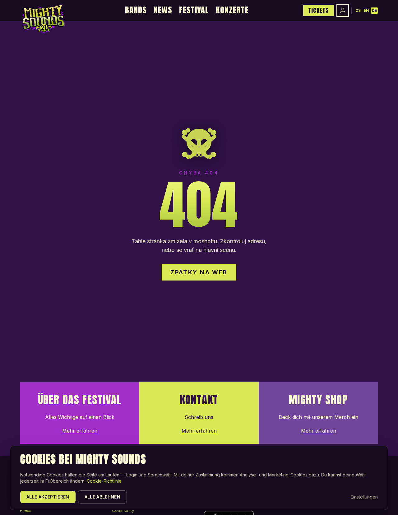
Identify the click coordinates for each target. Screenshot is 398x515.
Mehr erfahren (79, 431)
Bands (136, 10)
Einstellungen (364, 496)
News (163, 10)
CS (358, 10)
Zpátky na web (199, 272)
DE (374, 10)
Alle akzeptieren (47, 496)
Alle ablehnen (103, 496)
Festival (194, 10)
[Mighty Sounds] (43, 18)
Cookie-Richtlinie (104, 481)
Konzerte (232, 10)
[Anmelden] (342, 10)
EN (366, 10)
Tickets (318, 10)
